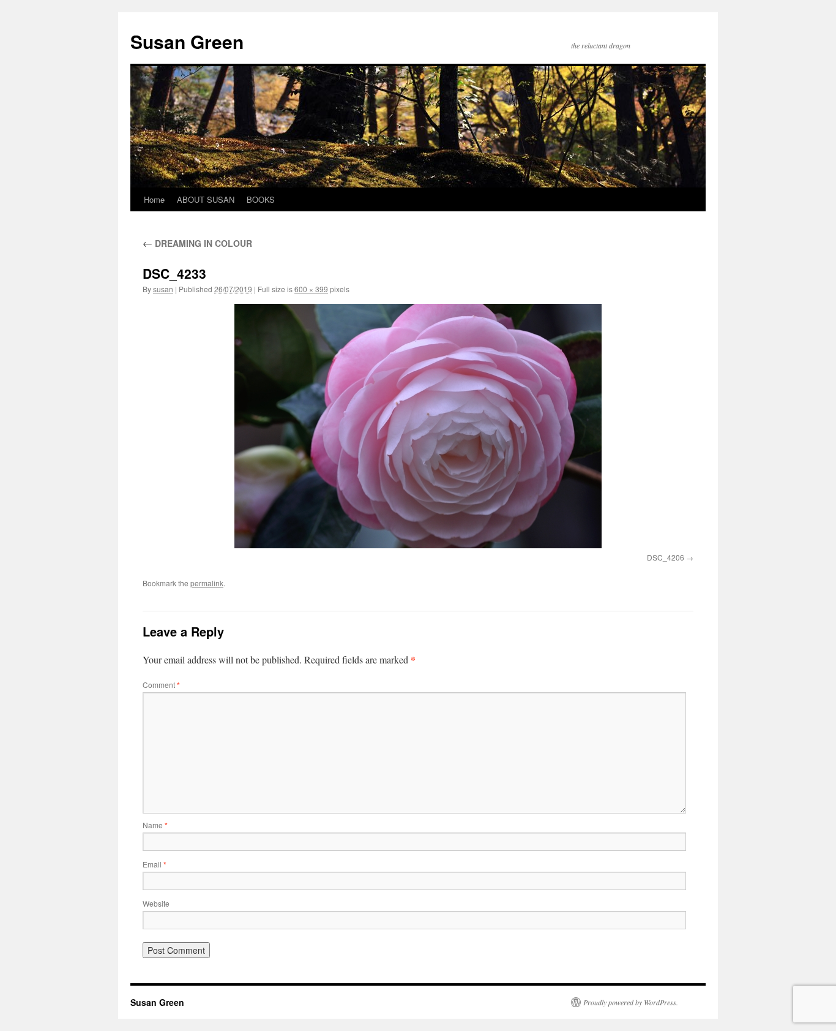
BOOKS (261, 199)
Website (156, 903)
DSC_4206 (665, 557)
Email (154, 864)
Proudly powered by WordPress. (630, 1002)
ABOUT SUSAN (205, 199)
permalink (206, 583)
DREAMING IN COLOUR (197, 243)
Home (154, 199)
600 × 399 (311, 289)
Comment (161, 684)
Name (155, 825)
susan (163, 289)
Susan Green (187, 41)
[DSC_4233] (418, 426)
